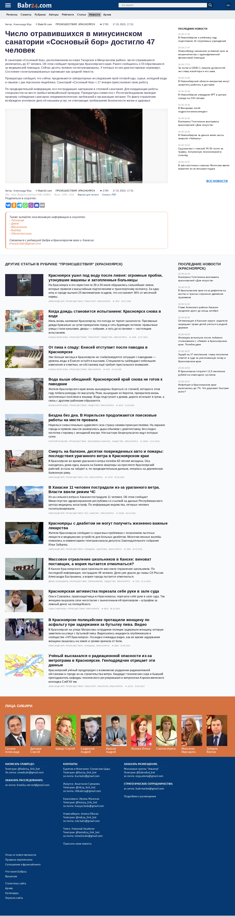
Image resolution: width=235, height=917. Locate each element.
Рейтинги (68, 14)
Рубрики (40, 14)
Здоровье (101, 549)
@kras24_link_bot (86, 802)
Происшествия (66, 24)
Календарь (12, 893)
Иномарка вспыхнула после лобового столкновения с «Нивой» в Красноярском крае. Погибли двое (202, 341)
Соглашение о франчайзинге (23, 864)
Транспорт (90, 301)
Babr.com (34, 5)
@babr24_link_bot (29, 768)
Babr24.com (45, 24)
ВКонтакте (19, 227)
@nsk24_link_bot (86, 817)
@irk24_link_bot (85, 787)
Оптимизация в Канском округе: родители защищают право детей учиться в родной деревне (203, 324)
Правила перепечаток (19, 859)
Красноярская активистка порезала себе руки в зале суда (104, 591)
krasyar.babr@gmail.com (25, 243)
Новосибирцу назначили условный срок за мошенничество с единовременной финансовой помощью (203, 54)
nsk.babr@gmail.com (87, 821)
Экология (102, 686)
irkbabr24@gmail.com (88, 791)
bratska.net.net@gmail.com (33, 785)
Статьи (81, 14)
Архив (107, 14)
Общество (107, 337)
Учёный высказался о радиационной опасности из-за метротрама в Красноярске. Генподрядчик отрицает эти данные (102, 660)
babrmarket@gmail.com (150, 788)
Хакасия (94, 513)
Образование (95, 581)
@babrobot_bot (146, 772)
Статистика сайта (15, 883)
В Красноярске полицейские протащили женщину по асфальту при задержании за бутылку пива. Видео (99, 622)
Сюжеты (26, 14)
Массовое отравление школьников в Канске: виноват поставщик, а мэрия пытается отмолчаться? (100, 561)
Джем (15, 223)
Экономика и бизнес (99, 441)
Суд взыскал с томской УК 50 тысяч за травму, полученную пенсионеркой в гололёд (200, 152)
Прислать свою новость (77, 843)
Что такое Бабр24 (15, 871)
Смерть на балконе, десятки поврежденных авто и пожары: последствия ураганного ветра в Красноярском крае (106, 453)
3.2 (26, 910)
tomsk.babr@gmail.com (89, 836)
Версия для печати (88, 194)
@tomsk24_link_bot (87, 832)
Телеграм (17, 220)
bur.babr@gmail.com (87, 776)
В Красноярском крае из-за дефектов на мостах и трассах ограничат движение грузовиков (202, 293)
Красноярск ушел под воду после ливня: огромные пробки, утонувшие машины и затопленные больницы (106, 277)
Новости (94, 14)
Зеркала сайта (14, 898)
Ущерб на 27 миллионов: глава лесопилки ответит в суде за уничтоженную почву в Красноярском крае (203, 357)
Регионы (11, 14)
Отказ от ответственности (20, 855)
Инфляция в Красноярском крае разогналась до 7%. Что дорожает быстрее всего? (203, 388)
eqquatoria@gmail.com (149, 776)
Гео (86, 477)
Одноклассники (21, 233)
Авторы (53, 14)
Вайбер (16, 230)
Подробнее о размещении (140, 796)
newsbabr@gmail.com (30, 772)
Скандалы (89, 549)
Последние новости (192, 28)
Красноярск (86, 24)
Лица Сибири (19, 706)
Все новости (217, 181)
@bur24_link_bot (86, 772)
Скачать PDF (109, 194)
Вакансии (11, 876)
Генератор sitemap (83, 910)
